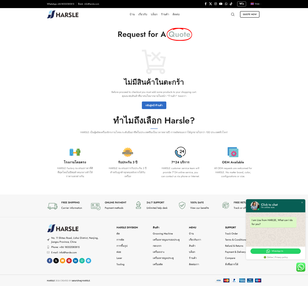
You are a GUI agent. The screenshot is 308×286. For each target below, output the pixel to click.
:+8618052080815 (65, 4)
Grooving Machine (163, 233)
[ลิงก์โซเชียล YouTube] (221, 4)
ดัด (118, 233)
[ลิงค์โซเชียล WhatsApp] (226, 4)
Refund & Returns (234, 246)
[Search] (232, 14)
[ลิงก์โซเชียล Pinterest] (69, 260)
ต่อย (119, 252)
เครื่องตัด (158, 264)
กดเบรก (157, 246)
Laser (119, 258)
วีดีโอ (241, 3)
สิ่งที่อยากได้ (231, 264)
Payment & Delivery (235, 252)
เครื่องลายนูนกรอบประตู (166, 239)
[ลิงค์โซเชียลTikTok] (231, 4)
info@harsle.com (91, 4)
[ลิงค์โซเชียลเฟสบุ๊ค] (206, 4)
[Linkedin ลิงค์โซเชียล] (75, 260)
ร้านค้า (193, 258)
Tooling (120, 264)
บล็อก (192, 252)
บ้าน (191, 233)
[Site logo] (62, 14)
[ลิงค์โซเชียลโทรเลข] (88, 260)
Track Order (231, 233)
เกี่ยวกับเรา (195, 239)
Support (230, 227)
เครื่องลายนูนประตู (163, 258)
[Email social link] (62, 260)
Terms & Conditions (235, 239)
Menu (192, 227)
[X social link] (210, 4)
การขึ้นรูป (122, 246)
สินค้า (156, 227)
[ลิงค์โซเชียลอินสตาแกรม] (215, 4)
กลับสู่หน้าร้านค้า (154, 105)
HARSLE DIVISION (127, 227)
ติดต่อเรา (194, 264)
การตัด (120, 239)
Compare (230, 258)
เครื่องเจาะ (159, 252)
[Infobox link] (75, 162)
